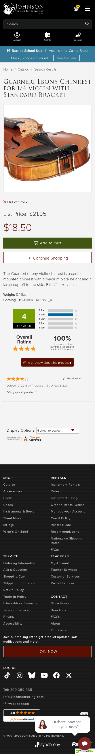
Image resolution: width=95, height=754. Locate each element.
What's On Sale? (15, 531)
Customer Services (65, 576)
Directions (58, 610)
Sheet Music (12, 518)
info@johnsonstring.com (23, 696)
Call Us (47, 39)
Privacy (9, 616)
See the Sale (66, 58)
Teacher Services (64, 569)
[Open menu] (87, 8)
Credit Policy (60, 518)
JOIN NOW (47, 651)
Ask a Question (15, 569)
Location (78, 39)
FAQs (55, 549)
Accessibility (12, 623)
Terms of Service (16, 610)
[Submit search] (87, 24)
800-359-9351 (22, 689)
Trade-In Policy (14, 596)
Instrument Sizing (64, 498)
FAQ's (55, 616)
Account (17, 39)
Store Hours (60, 603)
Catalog (23, 69)
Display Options (20, 430)
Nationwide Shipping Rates (66, 540)
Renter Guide (61, 524)
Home (8, 69)
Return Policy (13, 589)
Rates (55, 491)
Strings (8, 524)
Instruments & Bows (18, 511)
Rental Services (63, 583)
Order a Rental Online (68, 504)
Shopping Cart (14, 576)
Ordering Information (19, 563)
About (55, 623)
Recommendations (65, 531)
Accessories (12, 491)
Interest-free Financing (20, 603)
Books (8, 498)
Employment (60, 630)
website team (18, 703)
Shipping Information (19, 583)
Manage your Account (68, 511)
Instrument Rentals (65, 484)
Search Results (45, 69)
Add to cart (50, 242)
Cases (8, 504)
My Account (60, 563)
